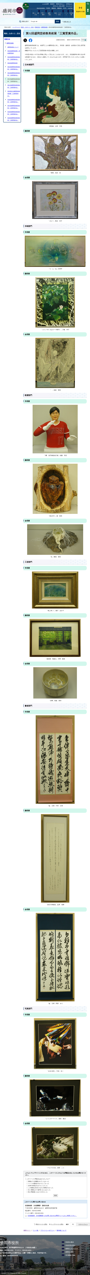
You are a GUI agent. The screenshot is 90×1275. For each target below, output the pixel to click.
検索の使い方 (67, 21)
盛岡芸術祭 (44, 27)
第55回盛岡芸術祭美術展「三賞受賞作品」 (13, 58)
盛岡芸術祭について (13, 47)
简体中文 (54, 8)
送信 (55, 1195)
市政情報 (71, 13)
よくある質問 (45, 4)
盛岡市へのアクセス (71, 1248)
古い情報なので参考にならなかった (39, 1190)
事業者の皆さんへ (60, 4)
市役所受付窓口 (70, 1245)
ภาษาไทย (70, 8)
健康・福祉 (50, 13)
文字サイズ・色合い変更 (59, 6)
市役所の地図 (30, 1247)
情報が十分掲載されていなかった (38, 1181)
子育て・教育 (43, 13)
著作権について (61, 1230)
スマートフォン (83, 1224)
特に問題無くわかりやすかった (38, 1192)
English (48, 8)
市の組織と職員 (70, 1255)
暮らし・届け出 (36, 13)
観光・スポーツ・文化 (58, 13)
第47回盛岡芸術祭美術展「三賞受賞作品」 (13, 107)
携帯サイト (27, 1230)
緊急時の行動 (80, 11)
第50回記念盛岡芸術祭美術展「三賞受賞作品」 (13, 94)
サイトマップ (69, 6)
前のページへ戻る (41, 1224)
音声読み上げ (69, 4)
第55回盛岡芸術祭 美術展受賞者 (13, 52)
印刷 (83, 40)
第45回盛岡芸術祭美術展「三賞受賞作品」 (13, 119)
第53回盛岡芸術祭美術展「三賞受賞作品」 (13, 74)
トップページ (16, 27)
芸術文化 (37, 27)
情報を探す (25, 21)
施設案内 (52, 4)
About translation (41, 8)
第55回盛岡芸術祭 (12, 63)
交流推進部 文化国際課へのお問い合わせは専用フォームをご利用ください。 (52, 1215)
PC (73, 1224)
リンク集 (35, 1230)
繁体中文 (59, 8)
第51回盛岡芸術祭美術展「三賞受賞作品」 (13, 86)
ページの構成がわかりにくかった (38, 1183)
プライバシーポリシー (47, 1230)
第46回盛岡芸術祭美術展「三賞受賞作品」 (13, 113)
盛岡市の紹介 (69, 1252)
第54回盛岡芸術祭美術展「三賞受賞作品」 (13, 68)
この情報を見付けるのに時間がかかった (40, 1188)
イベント (66, 13)
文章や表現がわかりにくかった (38, 1185)
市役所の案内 (69, 1242)
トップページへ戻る (57, 1224)
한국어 (64, 8)
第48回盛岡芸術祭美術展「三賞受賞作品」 (13, 101)
